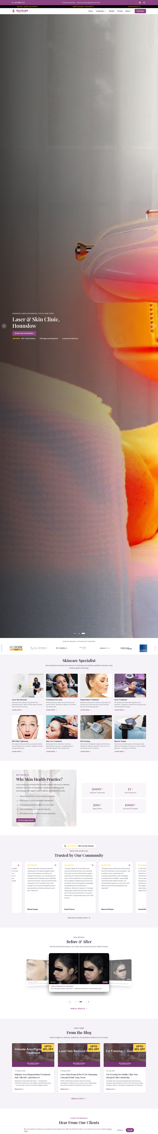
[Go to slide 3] (83, 633)
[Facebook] (140, 3)
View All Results (77, 1009)
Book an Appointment (25, 820)
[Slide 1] (74, 1001)
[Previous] (69, 1002)
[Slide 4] (81, 1001)
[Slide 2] (77, 1001)
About (127, 11)
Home (90, 11)
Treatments (100, 11)
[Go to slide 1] (75, 633)
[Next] (88, 1002)
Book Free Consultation (24, 330)
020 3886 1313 (20, 2)
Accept (129, 1130)
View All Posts (77, 1099)
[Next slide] (154, 326)
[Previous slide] (4, 326)
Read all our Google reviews (78, 918)
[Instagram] (144, 3)
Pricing (119, 11)
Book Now (140, 11)
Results (111, 11)
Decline (120, 1130)
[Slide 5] (83, 1001)
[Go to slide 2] (79, 633)
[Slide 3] (79, 1001)
